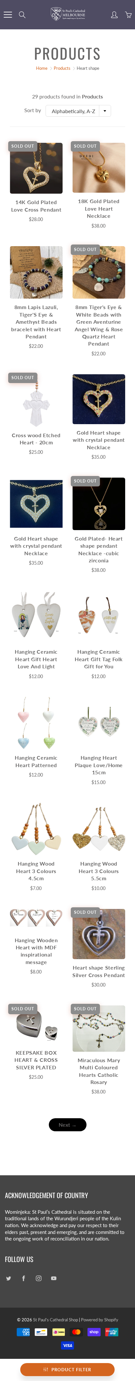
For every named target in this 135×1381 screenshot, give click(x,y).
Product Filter (71, 1369)
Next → (68, 1124)
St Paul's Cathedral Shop (55, 1319)
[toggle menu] (7, 15)
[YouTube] (53, 1278)
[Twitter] (8, 1278)
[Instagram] (38, 1278)
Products (62, 68)
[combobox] (78, 111)
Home (42, 68)
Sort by (32, 110)
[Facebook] (23, 1278)
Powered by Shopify (99, 1319)
